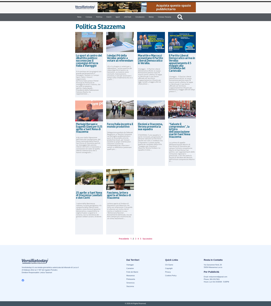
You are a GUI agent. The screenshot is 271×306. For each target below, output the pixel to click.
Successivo (147, 238)
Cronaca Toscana (164, 17)
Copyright (168, 268)
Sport (118, 17)
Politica (99, 17)
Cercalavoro (139, 17)
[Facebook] (23, 280)
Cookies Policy (170, 275)
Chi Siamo (169, 265)
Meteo (151, 17)
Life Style (127, 17)
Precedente (124, 238)
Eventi (108, 17)
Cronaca (89, 17)
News (79, 17)
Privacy (168, 272)
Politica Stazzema (100, 26)
